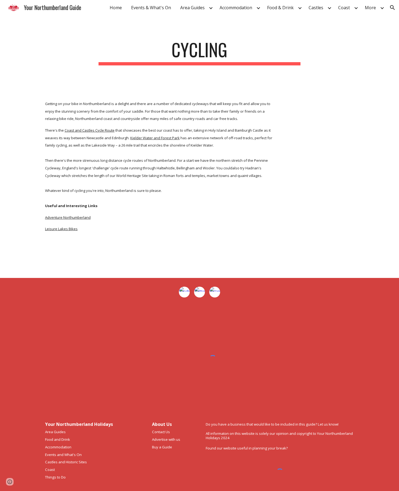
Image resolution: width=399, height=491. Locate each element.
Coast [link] (344, 8)
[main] (199, 52)
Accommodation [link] (236, 8)
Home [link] (116, 8)
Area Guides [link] (192, 8)
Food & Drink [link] (280, 8)
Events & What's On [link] (151, 8)
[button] (392, 7)
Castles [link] (316, 8)
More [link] (370, 8)
